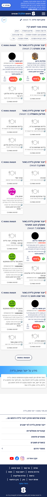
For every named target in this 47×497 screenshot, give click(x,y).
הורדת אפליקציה (19, 476)
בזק (23, 479)
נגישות (31, 476)
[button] (45, 69)
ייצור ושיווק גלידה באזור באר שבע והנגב (33, 294)
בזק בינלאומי (14, 479)
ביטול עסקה (23, 483)
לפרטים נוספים (32, 9)
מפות (10, 472)
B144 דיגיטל (33, 479)
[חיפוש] (21, 20)
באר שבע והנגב (17, 34)
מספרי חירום (39, 448)
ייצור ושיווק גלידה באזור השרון (33, 164)
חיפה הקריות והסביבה (38, 38)
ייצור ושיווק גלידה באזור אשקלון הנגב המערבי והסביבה (33, 225)
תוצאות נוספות (9, 45)
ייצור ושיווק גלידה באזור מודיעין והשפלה (32, 112)
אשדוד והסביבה (23, 38)
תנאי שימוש (15, 468)
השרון (17, 31)
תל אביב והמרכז (41, 31)
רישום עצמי (20, 472)
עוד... (13, 38)
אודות (36, 468)
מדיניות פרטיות (33, 472)
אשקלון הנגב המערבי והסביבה (36, 34)
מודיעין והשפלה (27, 31)
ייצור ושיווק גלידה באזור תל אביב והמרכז (32, 47)
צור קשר (27, 468)
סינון (4, 20)
